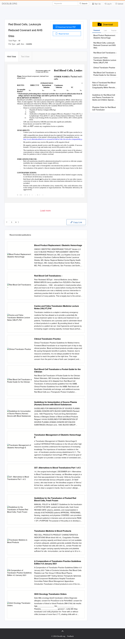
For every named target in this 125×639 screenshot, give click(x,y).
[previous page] (7, 222)
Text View (25, 56)
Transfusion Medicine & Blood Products (52, 531)
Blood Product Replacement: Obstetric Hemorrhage (58, 245)
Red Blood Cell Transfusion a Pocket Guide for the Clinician (57, 370)
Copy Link (77, 222)
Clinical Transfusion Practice (47, 339)
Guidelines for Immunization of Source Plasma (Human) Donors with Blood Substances (55, 403)
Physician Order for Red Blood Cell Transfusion (104, 108)
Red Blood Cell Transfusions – (48, 276)
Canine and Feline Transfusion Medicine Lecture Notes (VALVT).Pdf (56, 307)
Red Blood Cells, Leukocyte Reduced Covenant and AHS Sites (104, 45)
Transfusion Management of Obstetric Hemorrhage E (57, 436)
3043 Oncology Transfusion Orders (50, 594)
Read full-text (63, 33)
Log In (109, 3)
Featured (97, 30)
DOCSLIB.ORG (9, 3)
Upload (120, 3)
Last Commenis (105, 31)
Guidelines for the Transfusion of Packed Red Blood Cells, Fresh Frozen (55, 499)
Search (84, 4)
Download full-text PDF (67, 27)
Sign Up (97, 3)
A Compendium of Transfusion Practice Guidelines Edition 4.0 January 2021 (57, 562)
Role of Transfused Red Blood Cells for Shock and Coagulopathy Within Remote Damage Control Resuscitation (104, 85)
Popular (113, 30)
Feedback (70, 636)
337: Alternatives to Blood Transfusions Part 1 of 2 (57, 467)
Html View (11, 56)
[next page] (18, 222)
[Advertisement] (62, 13)
